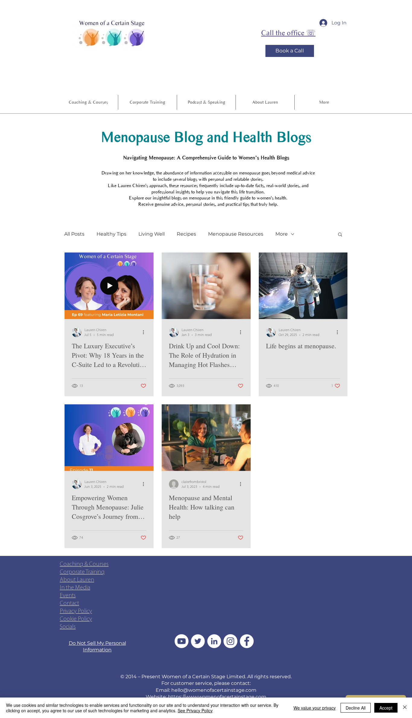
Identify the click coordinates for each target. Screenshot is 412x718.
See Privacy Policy (195, 710)
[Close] (404, 707)
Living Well (151, 234)
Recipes (186, 234)
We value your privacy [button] (314, 708)
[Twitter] (198, 641)
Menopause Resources (235, 234)
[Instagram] (230, 641)
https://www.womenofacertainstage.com (217, 697)
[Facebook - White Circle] (247, 641)
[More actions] (145, 332)
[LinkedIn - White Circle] (214, 641)
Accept (385, 708)
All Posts (74, 234)
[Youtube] (182, 641)
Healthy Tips (111, 234)
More (281, 234)
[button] (206, 102)
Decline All (356, 708)
